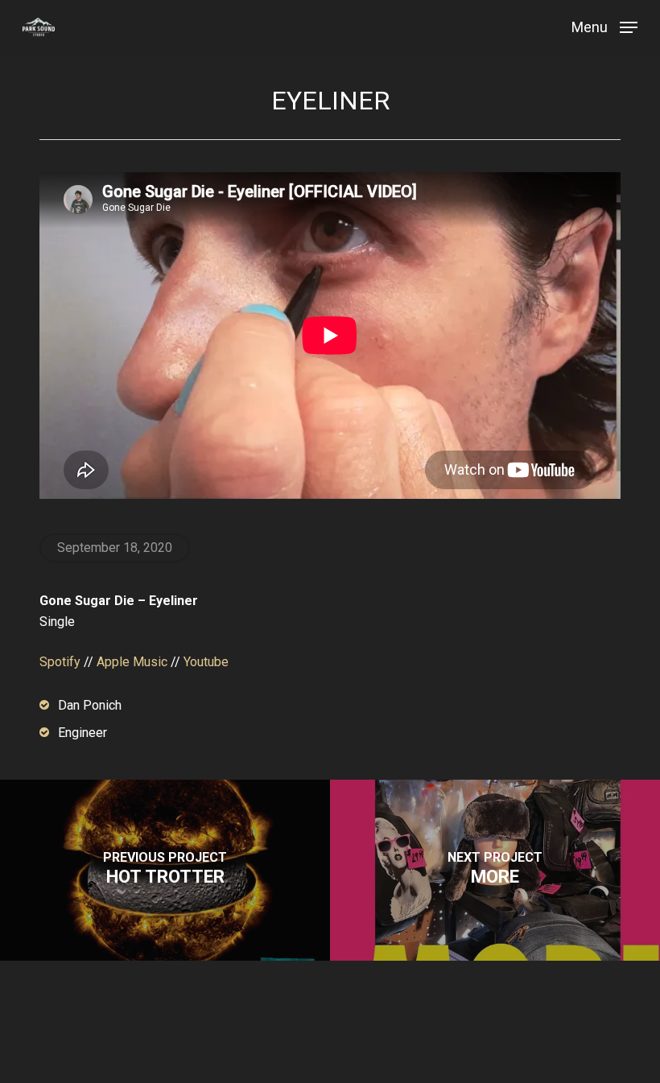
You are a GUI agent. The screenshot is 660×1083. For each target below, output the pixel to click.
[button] (604, 26)
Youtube (206, 661)
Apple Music (132, 661)
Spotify (59, 661)
